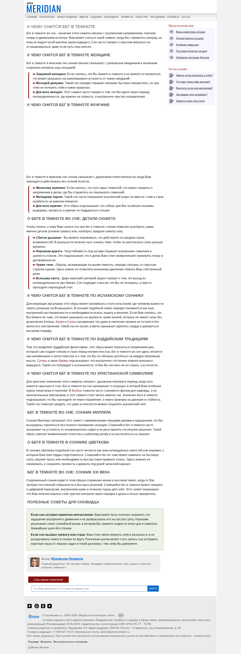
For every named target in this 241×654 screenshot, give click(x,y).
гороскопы (47, 17)
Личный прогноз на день (190, 38)
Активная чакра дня (187, 44)
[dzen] (49, 608)
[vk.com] (29, 608)
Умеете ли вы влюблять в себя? (194, 75)
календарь (111, 17)
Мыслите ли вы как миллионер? (194, 88)
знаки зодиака (67, 17)
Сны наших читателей (48, 579)
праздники (157, 17)
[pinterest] (37, 608)
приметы (127, 17)
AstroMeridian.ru (54, 615)
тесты (185, 17)
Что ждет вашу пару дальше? (193, 81)
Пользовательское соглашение (70, 641)
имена (83, 17)
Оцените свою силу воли (190, 101)
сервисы (173, 17)
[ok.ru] (43, 608)
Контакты (46, 641)
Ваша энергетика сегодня (190, 31)
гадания (96, 17)
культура (142, 17)
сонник (32, 17)
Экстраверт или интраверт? (191, 94)
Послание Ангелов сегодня (191, 51)
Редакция (33, 641)
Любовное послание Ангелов (192, 57)
